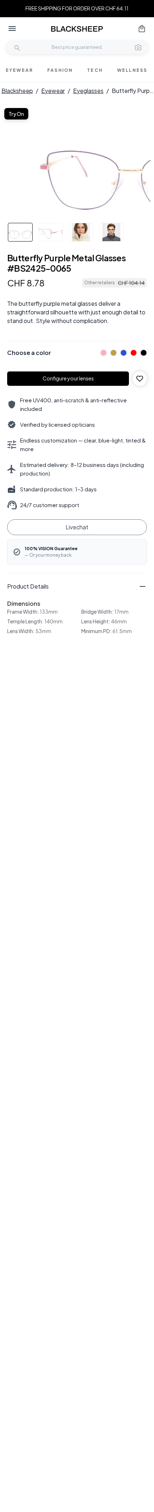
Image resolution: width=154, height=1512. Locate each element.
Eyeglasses (88, 90)
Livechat (77, 527)
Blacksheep (17, 90)
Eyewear (53, 90)
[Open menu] (12, 29)
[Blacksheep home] (77, 29)
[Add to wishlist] (140, 378)
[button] (138, 47)
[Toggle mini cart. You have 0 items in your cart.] (142, 29)
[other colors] (102, 353)
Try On (16, 114)
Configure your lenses (68, 378)
